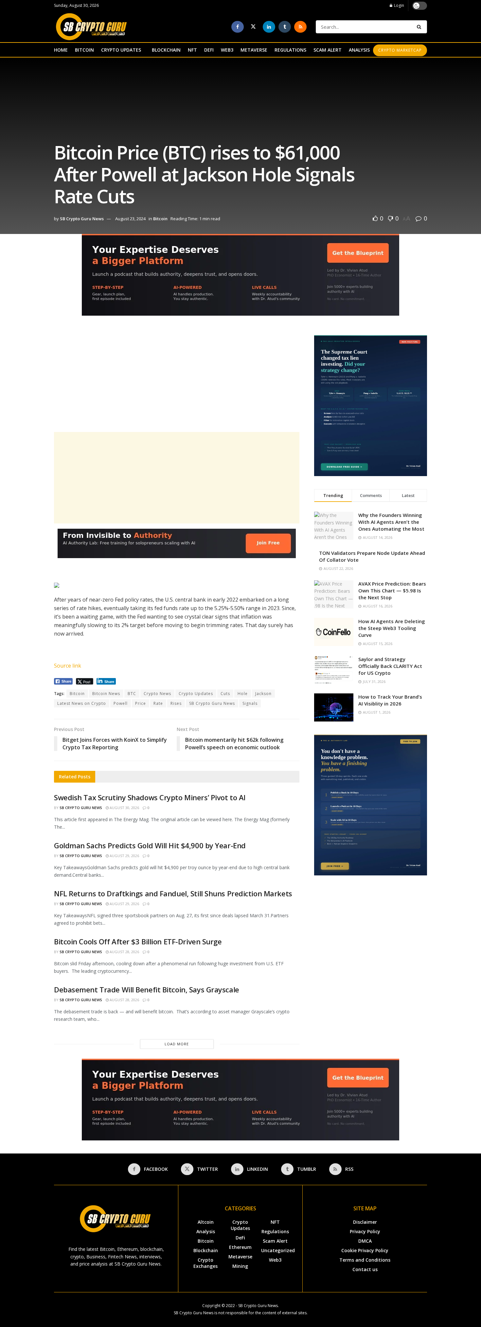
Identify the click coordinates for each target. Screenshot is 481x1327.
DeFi (240, 1238)
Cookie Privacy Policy (364, 1250)
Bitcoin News (106, 693)
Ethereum (240, 1247)
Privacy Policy (365, 1231)
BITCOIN (84, 50)
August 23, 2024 (130, 219)
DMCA (365, 1241)
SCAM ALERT (327, 50)
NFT (192, 50)
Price (140, 703)
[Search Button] (420, 26)
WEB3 (227, 50)
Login (398, 5)
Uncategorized (278, 1250)
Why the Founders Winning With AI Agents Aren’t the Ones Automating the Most (391, 522)
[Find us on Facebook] (237, 27)
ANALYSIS (359, 50)
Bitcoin (160, 219)
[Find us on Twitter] (253, 27)
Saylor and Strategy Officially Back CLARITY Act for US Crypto (390, 666)
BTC (132, 693)
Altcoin (206, 1222)
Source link (67, 665)
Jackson (263, 693)
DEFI (209, 50)
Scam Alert (275, 1241)
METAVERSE (253, 50)
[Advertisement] (176, 381)
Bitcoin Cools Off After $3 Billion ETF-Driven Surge (138, 941)
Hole (243, 693)
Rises (176, 703)
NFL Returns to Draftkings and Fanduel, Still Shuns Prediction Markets (173, 893)
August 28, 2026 (124, 951)
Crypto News (157, 693)
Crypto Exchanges (205, 1263)
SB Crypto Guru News (82, 219)
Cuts (225, 693)
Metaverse (240, 1256)
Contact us (365, 1269)
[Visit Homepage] (91, 27)
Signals (250, 703)
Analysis (205, 1231)
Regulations (275, 1231)
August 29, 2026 (124, 855)
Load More (177, 1043)
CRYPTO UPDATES (121, 50)
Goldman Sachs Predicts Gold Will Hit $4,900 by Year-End (150, 845)
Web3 (275, 1260)
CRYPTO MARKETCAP (400, 50)
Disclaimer (365, 1222)
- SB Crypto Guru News (257, 1305)
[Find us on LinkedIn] (269, 27)
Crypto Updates (196, 693)
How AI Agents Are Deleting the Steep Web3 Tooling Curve (391, 628)
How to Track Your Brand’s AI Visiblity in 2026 (390, 700)
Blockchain (205, 1250)
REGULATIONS (290, 50)
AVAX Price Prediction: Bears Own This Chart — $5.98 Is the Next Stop (392, 590)
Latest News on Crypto (81, 703)
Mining (240, 1266)
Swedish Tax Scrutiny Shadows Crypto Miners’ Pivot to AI (150, 797)
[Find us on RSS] (300, 27)
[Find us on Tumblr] (284, 27)
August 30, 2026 (124, 807)
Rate (158, 703)
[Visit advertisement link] (240, 279)
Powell (121, 703)
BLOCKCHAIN (166, 50)
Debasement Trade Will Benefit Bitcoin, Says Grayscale (146, 989)
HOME (61, 50)
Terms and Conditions (364, 1260)
